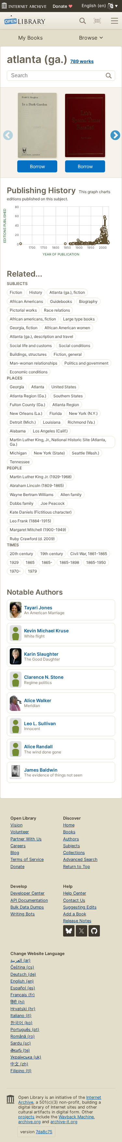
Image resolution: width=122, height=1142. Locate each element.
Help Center (74, 893)
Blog (14, 852)
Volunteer (19, 831)
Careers (18, 845)
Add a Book (74, 914)
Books (69, 831)
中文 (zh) (19, 1063)
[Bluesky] (69, 931)
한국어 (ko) (21, 1022)
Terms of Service (27, 859)
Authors (71, 839)
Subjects (71, 845)
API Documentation (29, 900)
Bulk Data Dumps (27, 907)
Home (69, 825)
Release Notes (77, 920)
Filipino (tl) (21, 1070)
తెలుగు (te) (20, 1050)
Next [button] (115, 143)
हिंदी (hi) (17, 1001)
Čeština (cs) (22, 967)
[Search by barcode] (97, 21)
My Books (30, 37)
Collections (74, 852)
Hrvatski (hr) (22, 1008)
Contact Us (74, 900)
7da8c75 (44, 1131)
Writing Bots (22, 914)
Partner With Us (26, 839)
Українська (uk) (25, 1057)
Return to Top (76, 866)
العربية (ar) (20, 960)
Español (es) (22, 988)
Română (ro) (22, 1036)
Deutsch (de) (23, 974)
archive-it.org (63, 1121)
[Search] (82, 21)
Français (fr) (22, 994)
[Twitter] (81, 931)
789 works (82, 61)
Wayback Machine (76, 1116)
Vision (16, 825)
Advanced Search (80, 859)
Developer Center (27, 893)
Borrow (37, 166)
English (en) (22, 981)
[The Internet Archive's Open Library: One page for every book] (26, 20)
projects (26, 1116)
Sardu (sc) (20, 1043)
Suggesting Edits (80, 907)
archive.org (29, 1121)
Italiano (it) (21, 1015)
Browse (88, 37)
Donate (63, 6)
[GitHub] (94, 931)
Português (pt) (24, 1029)
